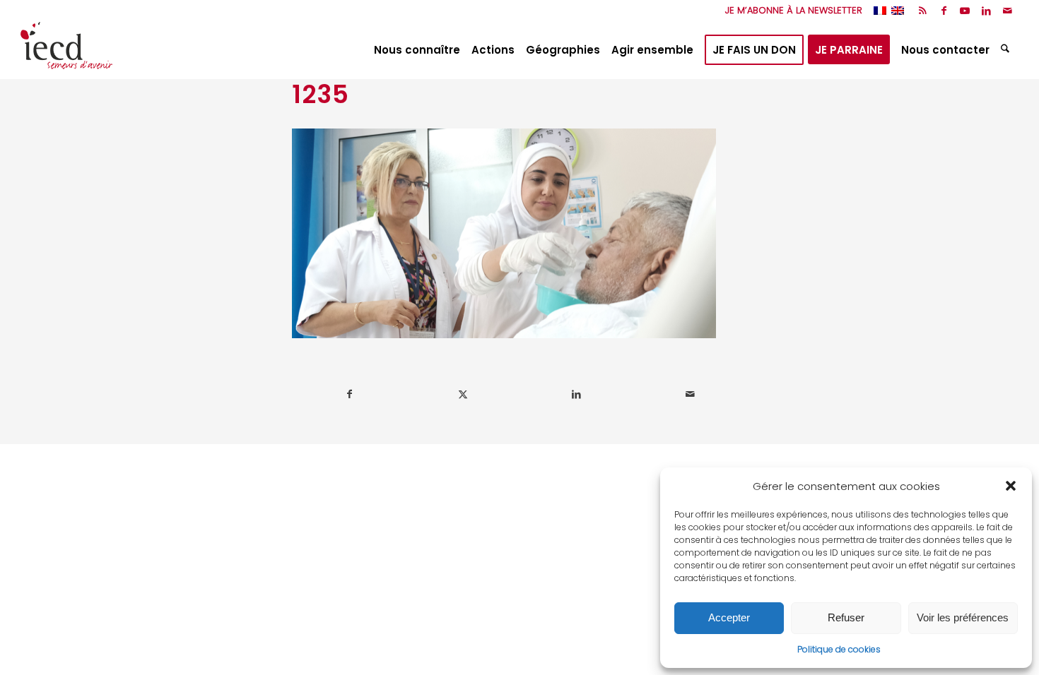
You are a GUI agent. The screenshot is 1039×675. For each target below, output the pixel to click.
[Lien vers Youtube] (965, 10)
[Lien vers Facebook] (944, 10)
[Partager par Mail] (690, 394)
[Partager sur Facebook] (349, 394)
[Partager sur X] (463, 394)
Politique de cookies (839, 649)
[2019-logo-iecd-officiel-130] (66, 50)
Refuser (846, 617)
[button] (1011, 486)
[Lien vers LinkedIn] (986, 10)
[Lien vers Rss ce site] (922, 10)
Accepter (729, 617)
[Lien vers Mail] (1008, 10)
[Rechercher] (1007, 50)
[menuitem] (790, 10)
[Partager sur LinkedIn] (576, 394)
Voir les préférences (963, 617)
